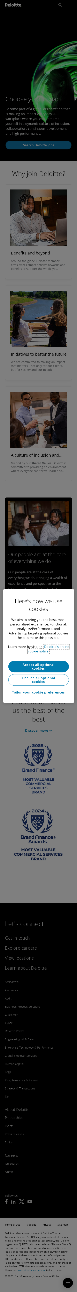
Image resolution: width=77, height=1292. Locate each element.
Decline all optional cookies (38, 680)
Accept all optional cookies (38, 666)
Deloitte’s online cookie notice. (48, 648)
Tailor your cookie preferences (38, 692)
